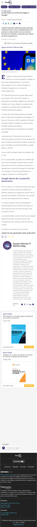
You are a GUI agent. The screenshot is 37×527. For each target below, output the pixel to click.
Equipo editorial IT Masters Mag (12, 47)
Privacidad (30, 467)
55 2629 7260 (5, 515)
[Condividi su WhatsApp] (11, 23)
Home (3, 19)
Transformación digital (14, 19)
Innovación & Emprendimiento (22, 7)
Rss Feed (23, 467)
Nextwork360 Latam (7, 475)
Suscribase (17, 461)
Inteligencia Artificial (6, 7)
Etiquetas (15, 467)
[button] (2, 2)
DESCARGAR (29, 347)
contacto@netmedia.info (9, 513)
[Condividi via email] (14, 23)
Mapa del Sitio (18, 524)
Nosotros (7, 467)
